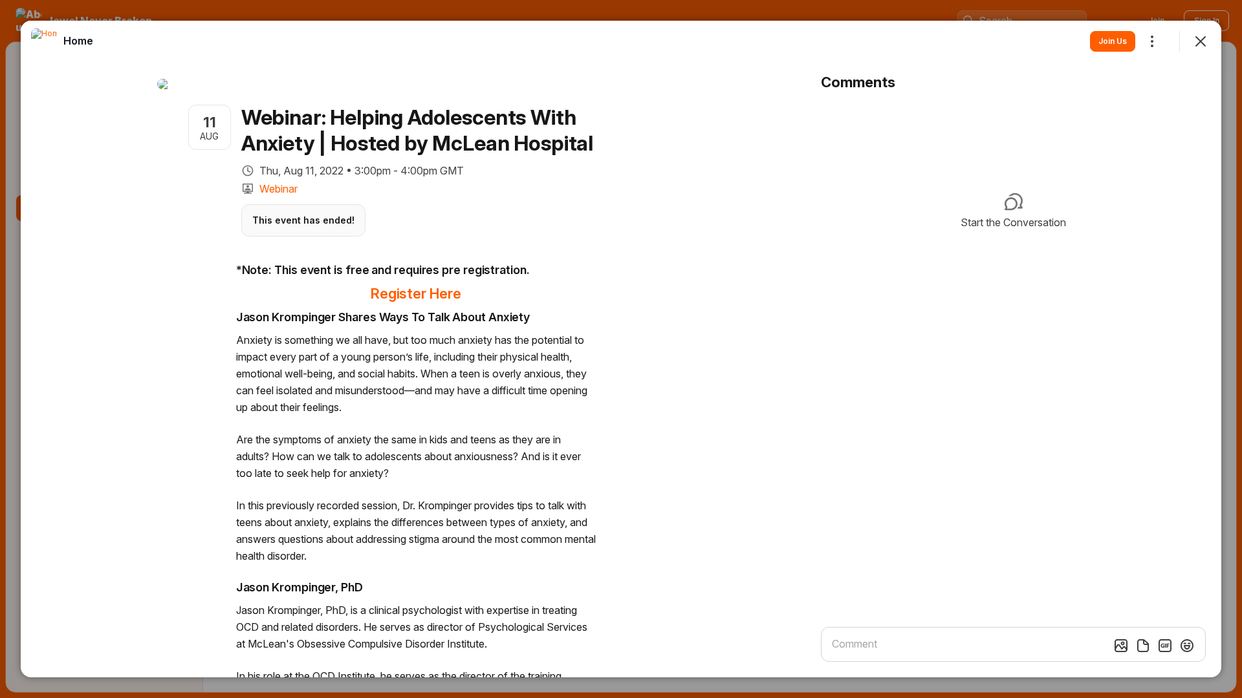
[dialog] (621, 349)
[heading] (78, 41)
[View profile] (44, 41)
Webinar (278, 188)
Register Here (416, 293)
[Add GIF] (1165, 645)
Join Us (1112, 41)
